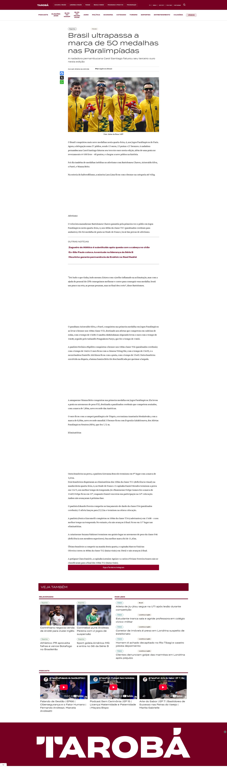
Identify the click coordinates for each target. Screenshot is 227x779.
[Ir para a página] (184, 5)
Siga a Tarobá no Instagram (113, 567)
